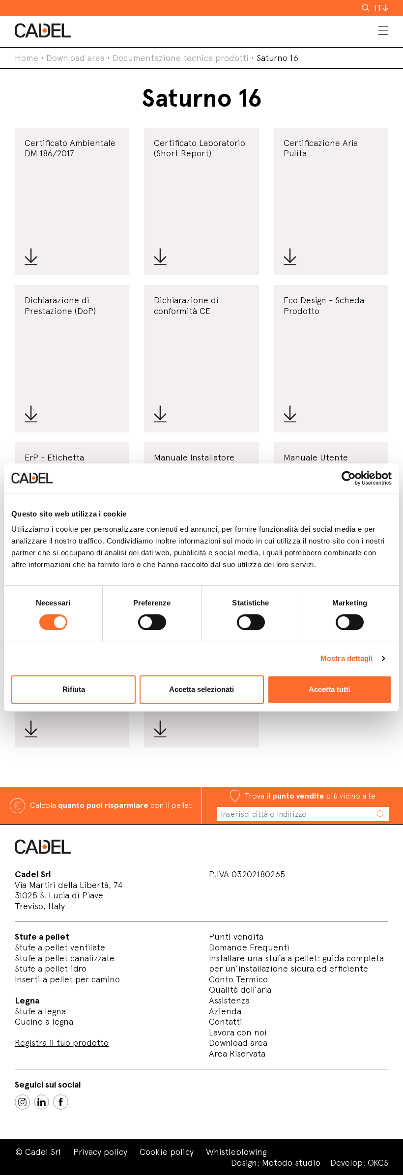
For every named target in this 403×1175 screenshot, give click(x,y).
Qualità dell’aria (240, 989)
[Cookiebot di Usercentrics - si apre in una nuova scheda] (349, 478)
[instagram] (22, 1102)
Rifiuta (73, 689)
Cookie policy (167, 1151)
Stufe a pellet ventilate (60, 947)
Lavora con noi (238, 1032)
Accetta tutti (329, 689)
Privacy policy (100, 1151)
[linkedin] (41, 1102)
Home (26, 58)
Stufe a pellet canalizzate (65, 958)
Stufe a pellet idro (50, 968)
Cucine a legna (44, 1021)
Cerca (366, 7)
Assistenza (229, 1000)
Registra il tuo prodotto (62, 1042)
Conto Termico (238, 979)
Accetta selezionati (201, 689)
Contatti (225, 1021)
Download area (75, 58)
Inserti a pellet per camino (67, 979)
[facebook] (60, 1102)
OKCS (378, 1162)
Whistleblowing (236, 1151)
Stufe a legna (40, 1011)
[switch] (152, 622)
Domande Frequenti (249, 947)
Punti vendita (236, 936)
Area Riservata (237, 1053)
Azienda (225, 1011)
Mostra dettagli (346, 658)
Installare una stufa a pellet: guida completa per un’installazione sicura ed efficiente (296, 963)
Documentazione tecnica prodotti (181, 58)
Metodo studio (291, 1162)
